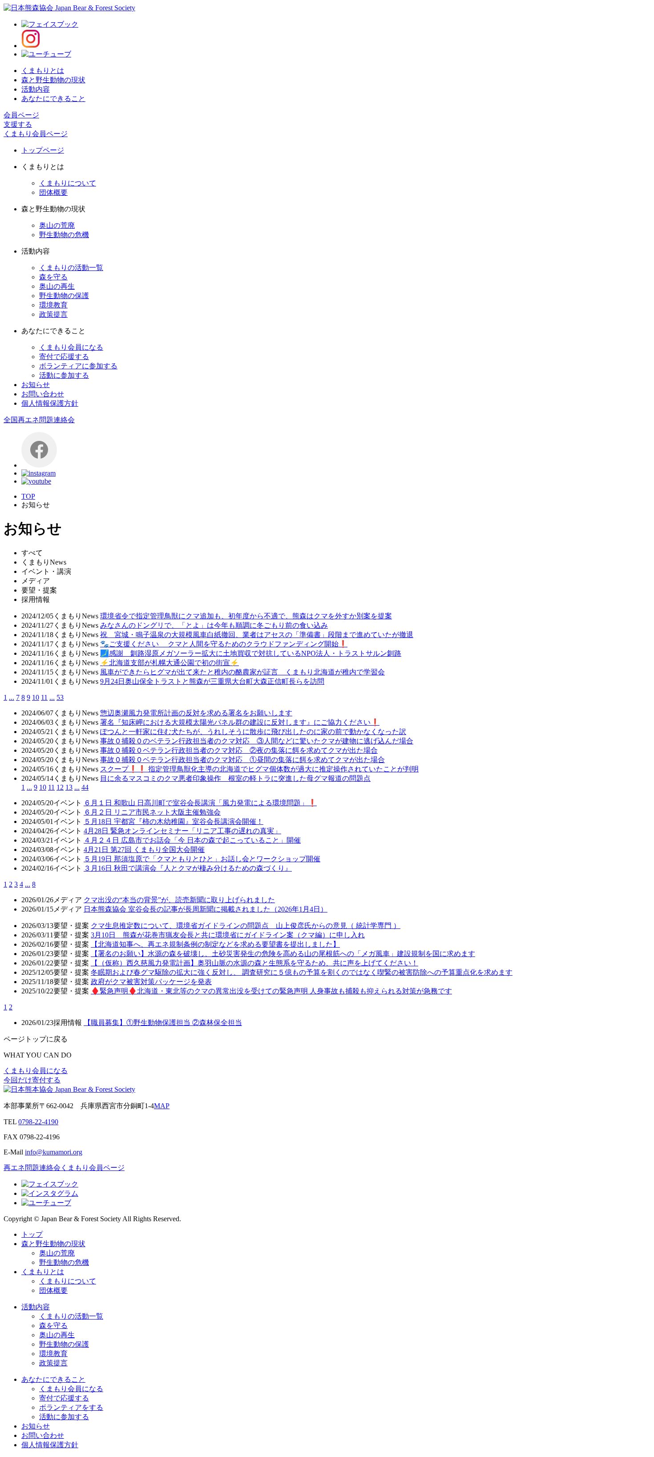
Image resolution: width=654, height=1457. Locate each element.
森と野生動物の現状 (53, 80)
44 (85, 787)
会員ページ (21, 115)
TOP (28, 496)
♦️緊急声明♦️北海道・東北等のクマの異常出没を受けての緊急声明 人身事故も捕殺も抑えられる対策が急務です (271, 991)
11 (44, 697)
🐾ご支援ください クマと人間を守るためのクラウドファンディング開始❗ (223, 644)
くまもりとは (42, 70)
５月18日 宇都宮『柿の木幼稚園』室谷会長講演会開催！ (173, 821)
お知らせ (35, 384)
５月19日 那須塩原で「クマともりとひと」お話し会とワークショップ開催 (202, 859)
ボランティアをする (71, 1407)
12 (60, 787)
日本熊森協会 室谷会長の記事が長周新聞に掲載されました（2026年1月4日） (205, 909)
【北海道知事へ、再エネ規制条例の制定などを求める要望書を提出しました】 (215, 944)
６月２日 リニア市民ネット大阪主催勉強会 (152, 812)
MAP (162, 1106)
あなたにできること (53, 98)
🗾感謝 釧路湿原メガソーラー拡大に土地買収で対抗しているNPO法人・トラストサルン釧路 (250, 653)
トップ (32, 1234)
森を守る (53, 277)
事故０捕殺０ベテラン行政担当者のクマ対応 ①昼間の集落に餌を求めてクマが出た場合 (242, 759)
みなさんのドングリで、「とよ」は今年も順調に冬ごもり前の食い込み (214, 625)
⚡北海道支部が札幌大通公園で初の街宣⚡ (169, 662)
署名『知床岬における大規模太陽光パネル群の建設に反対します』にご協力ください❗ (239, 722)
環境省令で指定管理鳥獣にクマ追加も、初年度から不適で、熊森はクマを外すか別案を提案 (246, 616)
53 (60, 697)
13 (69, 787)
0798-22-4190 (38, 1122)
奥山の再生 (57, 286)
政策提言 (53, 314)
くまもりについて (67, 183)
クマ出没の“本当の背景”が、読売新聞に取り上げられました (179, 900)
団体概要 (53, 192)
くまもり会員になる (71, 347)
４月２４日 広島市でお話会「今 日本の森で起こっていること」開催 (192, 840)
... (11, 697)
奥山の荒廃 (57, 225)
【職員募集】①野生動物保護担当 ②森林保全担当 (163, 1022)
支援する (18, 124)
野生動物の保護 (64, 295)
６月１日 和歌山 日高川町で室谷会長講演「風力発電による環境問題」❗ (200, 803)
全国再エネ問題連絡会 (39, 420)
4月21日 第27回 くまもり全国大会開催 (144, 849)
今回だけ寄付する (32, 1080)
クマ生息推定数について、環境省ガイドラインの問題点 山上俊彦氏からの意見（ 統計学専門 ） (245, 925)
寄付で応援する (64, 356)
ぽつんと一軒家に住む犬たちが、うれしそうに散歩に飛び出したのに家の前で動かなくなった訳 (253, 731)
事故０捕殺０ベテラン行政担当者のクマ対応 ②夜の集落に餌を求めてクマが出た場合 (239, 750)
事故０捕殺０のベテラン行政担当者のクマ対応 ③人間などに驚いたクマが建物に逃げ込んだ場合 (256, 741)
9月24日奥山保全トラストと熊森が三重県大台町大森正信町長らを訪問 (212, 681)
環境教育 (53, 305)
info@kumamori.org (53, 1152)
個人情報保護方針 (49, 403)
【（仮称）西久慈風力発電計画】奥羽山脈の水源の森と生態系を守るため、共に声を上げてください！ (254, 963)
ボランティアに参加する (78, 366)
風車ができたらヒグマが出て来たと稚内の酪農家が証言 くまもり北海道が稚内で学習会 (242, 672)
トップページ (42, 150)
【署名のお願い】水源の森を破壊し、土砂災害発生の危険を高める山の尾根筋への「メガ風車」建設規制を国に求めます (283, 953)
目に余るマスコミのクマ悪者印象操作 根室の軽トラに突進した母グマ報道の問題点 (235, 778)
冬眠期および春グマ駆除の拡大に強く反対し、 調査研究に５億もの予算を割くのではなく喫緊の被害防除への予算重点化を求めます (302, 972)
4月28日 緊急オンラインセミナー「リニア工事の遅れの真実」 (182, 831)
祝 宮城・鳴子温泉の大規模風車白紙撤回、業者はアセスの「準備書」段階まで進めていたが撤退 (256, 634)
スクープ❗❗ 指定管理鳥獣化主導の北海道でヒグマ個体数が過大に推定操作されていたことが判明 (259, 769)
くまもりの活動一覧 (71, 267)
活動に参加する (64, 375)
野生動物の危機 (64, 234)
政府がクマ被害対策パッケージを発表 (151, 981)
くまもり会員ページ (36, 133)
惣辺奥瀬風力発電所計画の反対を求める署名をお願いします (196, 713)
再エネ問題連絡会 (32, 1167)
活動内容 (35, 89)
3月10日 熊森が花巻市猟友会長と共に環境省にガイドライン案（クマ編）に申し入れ (228, 935)
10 (35, 697)
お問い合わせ (42, 394)
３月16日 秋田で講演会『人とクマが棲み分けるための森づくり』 (188, 868)
